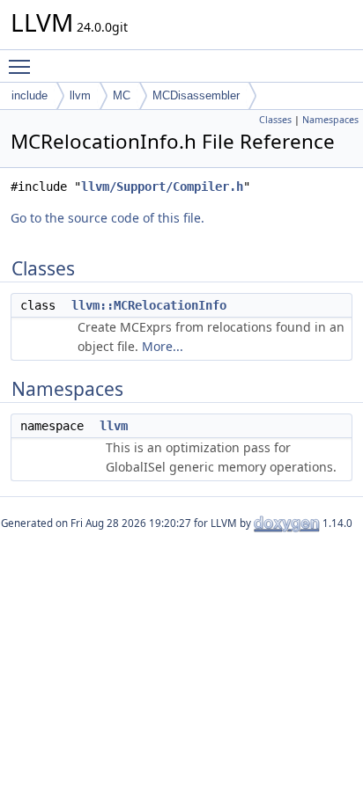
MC (121, 95)
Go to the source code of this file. (107, 217)
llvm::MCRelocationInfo (148, 305)
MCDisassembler (196, 95)
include (29, 95)
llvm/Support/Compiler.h (162, 186)
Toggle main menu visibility (23, 66)
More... (162, 346)
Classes (275, 119)
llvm (80, 95)
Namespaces (330, 119)
